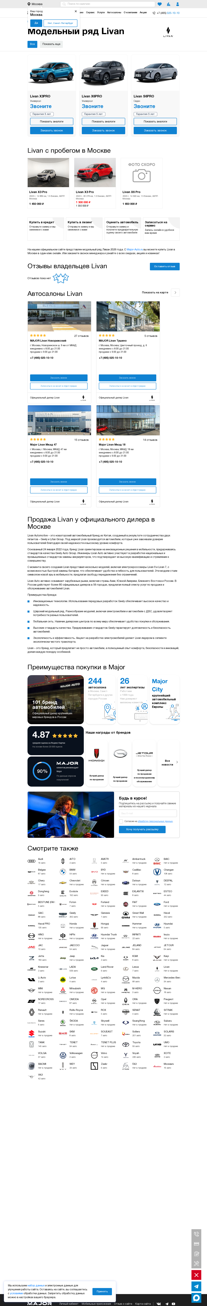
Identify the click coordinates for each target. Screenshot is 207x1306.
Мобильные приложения (96, 1304)
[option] (48, 183)
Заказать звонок (51, 130)
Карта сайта (143, 1304)
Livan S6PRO (144, 96)
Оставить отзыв (164, 266)
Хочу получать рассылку (142, 829)
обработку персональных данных (155, 821)
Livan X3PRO (40, 96)
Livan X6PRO (92, 96)
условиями (16, 1293)
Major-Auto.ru (135, 250)
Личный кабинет (69, 1304)
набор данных (36, 1286)
